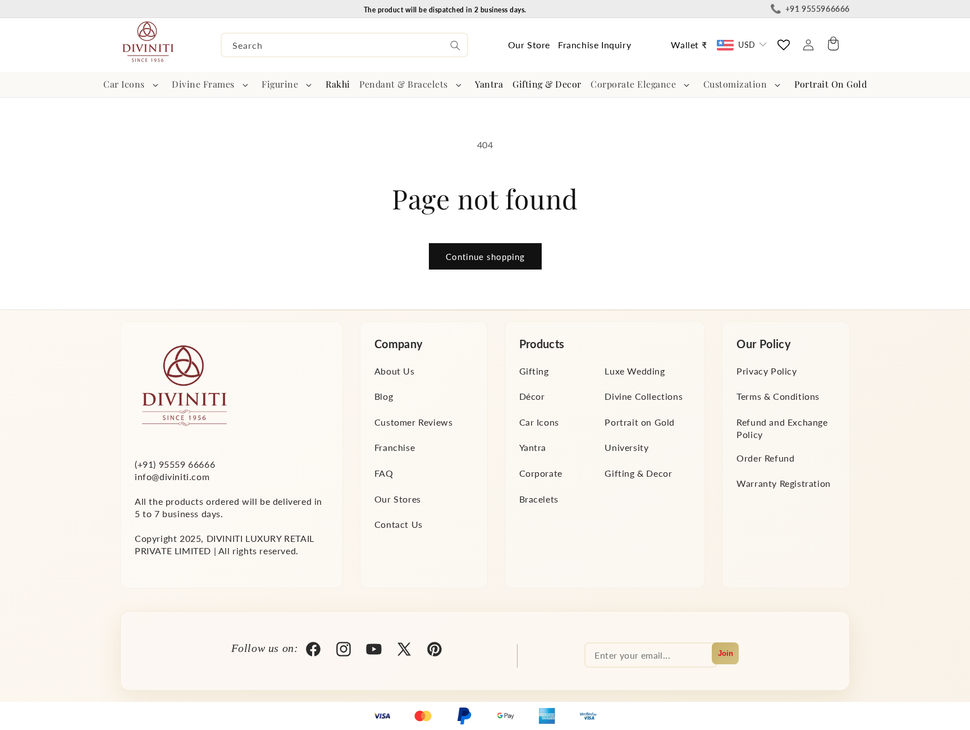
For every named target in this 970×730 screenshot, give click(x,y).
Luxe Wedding (635, 371)
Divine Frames (203, 84)
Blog (383, 396)
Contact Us (398, 524)
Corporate (540, 473)
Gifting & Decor (638, 473)
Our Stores (397, 499)
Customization (735, 84)
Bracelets (539, 499)
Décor (532, 396)
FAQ (384, 473)
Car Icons (124, 84)
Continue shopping (485, 257)
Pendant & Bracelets (403, 84)
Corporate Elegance (633, 84)
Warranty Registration (783, 483)
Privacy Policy (766, 371)
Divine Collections (644, 396)
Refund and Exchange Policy (781, 428)
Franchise (394, 447)
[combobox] (344, 45)
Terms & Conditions (778, 396)
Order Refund (765, 458)
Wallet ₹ (689, 44)
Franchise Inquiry (594, 44)
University (626, 447)
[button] (133, 84)
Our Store (529, 44)
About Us (394, 371)
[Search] (455, 45)
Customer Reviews (413, 422)
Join (725, 653)
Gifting (534, 371)
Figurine (280, 84)
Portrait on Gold (640, 422)
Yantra (533, 447)
